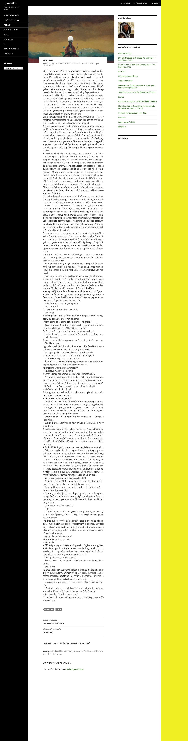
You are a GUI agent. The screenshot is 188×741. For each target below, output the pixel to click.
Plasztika (122, 117)
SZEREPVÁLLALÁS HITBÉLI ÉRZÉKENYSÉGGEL (136, 92)
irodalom (49, 609)
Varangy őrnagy (124, 53)
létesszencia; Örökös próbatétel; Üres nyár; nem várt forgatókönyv (136, 86)
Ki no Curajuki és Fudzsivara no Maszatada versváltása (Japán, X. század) (136, 107)
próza (59, 609)
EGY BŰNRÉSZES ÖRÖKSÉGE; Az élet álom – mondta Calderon (136, 59)
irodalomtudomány (11, 49)
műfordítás (8, 39)
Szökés (121, 97)
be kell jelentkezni (74, 669)
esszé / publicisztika (11, 20)
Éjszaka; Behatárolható (128, 76)
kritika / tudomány (11, 30)
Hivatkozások (125, 3)
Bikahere (122, 126)
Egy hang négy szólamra (53, 621)
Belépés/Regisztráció (12, 15)
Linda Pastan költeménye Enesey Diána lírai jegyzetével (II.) (136, 66)
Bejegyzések (48, 61)
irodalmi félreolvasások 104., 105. (132, 113)
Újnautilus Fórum (140, 3)
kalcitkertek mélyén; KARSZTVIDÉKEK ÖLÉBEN (137, 101)
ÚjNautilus (10, 3)
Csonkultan (52, 631)
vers (5, 44)
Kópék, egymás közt (126, 122)
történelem (8, 54)
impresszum (155, 3)
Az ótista (121, 71)
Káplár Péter (89, 64)
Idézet (47, 64)
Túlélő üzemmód (125, 81)
